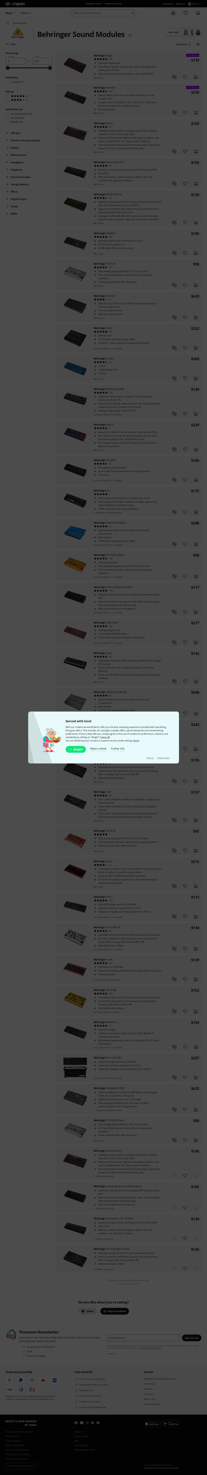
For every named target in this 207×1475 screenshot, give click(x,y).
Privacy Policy (163, 758)
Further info (117, 748)
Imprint (150, 758)
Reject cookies (98, 748)
